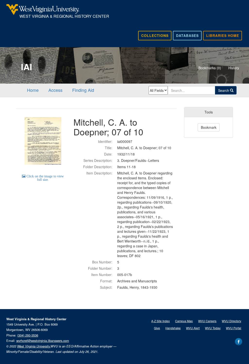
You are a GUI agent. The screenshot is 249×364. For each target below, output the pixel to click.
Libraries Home (222, 35)
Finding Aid (83, 90)
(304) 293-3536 (27, 335)
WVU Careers (207, 321)
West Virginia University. (34, 346)
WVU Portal (233, 328)
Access (55, 90)
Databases (187, 35)
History (233, 67)
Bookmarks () (209, 67)
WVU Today (213, 328)
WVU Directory (231, 321)
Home (33, 90)
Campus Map (184, 321)
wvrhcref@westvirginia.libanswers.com (42, 340)
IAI (26, 66)
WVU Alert (193, 328)
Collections (155, 35)
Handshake (173, 328)
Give (157, 328)
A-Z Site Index (160, 321)
